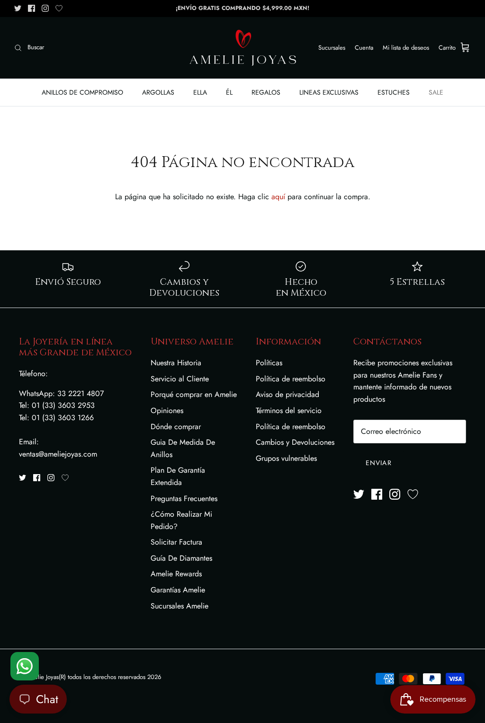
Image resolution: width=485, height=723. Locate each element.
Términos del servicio (289, 410)
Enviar (379, 462)
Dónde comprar (176, 426)
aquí (278, 196)
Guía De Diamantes (181, 558)
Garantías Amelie (178, 589)
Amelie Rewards (176, 573)
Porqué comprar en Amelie (194, 394)
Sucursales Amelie (179, 605)
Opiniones (167, 410)
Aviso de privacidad (287, 394)
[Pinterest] (59, 8)
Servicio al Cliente (180, 378)
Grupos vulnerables (286, 458)
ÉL (229, 92)
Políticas (269, 362)
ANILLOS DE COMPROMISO (82, 92)
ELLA (200, 92)
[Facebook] (31, 8)
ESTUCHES (393, 92)
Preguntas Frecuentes (184, 498)
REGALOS (265, 92)
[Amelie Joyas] (242, 48)
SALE (436, 92)
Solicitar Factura (176, 542)
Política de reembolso (290, 378)
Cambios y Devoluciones (295, 442)
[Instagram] (45, 8)
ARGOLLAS (158, 92)
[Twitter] (17, 8)
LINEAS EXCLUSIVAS (329, 92)
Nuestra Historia (176, 362)
